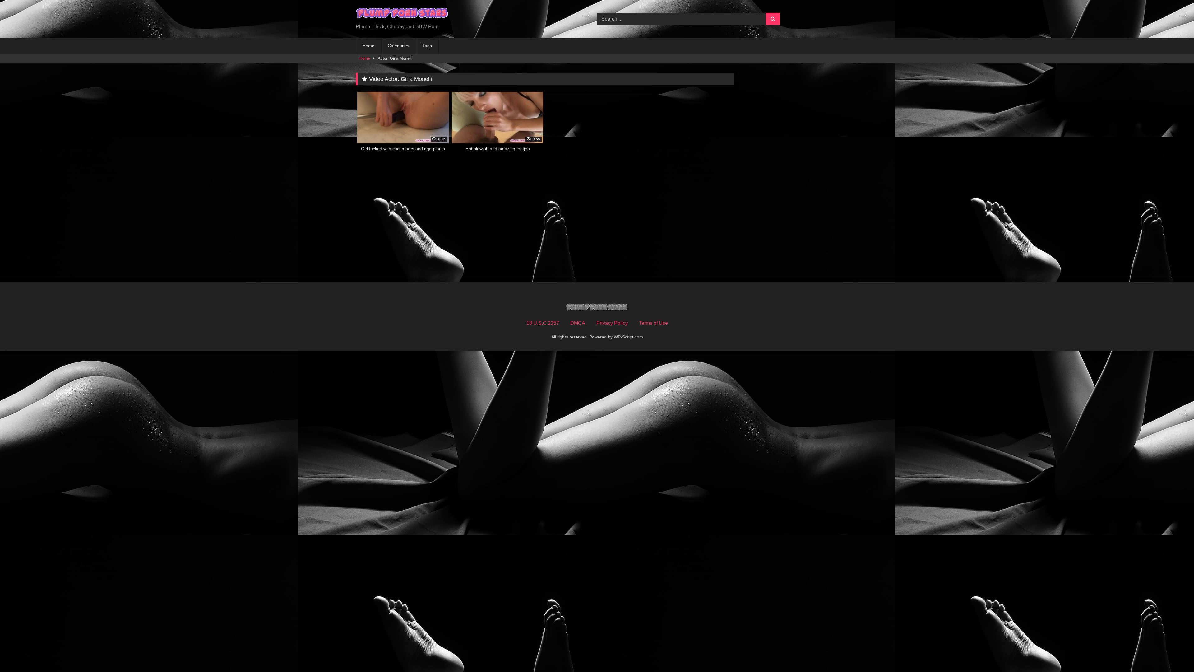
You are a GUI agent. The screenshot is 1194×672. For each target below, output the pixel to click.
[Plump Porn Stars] (402, 14)
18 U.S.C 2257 (542, 323)
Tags (427, 45)
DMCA (577, 323)
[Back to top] (1175, 653)
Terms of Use (653, 323)
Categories (398, 45)
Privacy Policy (612, 323)
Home (368, 45)
